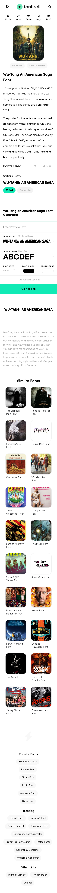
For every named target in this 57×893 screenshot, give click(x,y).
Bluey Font (27, 801)
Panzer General (15, 826)
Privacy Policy (40, 874)
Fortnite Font (28, 769)
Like (48, 166)
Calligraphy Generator (27, 849)
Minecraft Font (38, 818)
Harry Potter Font (28, 761)
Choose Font (10, 236)
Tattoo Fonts (43, 842)
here (43, 151)
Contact (28, 882)
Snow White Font (39, 826)
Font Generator (37, 65)
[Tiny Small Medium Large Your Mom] (9, 269)
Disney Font (28, 777)
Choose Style (10, 251)
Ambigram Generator (28, 857)
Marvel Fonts (16, 818)
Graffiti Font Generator (18, 842)
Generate (25, 190)
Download (17, 65)
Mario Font (27, 785)
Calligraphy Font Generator (27, 834)
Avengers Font (27, 793)
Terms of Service (16, 874)
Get (10, 190)
